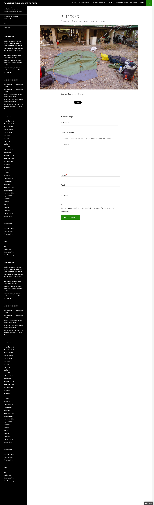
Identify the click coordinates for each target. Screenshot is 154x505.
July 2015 (7, 199)
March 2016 (7, 176)
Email (63, 185)
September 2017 (9, 130)
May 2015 (7, 204)
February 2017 (8, 150)
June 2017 (7, 138)
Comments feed (9, 252)
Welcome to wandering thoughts (12, 17)
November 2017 (9, 124)
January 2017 (8, 153)
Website (64, 195)
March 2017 (7, 147)
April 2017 (7, 144)
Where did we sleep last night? (126, 3)
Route (142, 3)
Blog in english (8, 231)
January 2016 (8, 181)
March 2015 (7, 210)
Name (64, 175)
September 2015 (9, 193)
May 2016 (7, 170)
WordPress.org (9, 255)
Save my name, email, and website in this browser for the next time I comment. (88, 209)
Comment (65, 144)
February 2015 (8, 213)
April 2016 (7, 173)
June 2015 (7, 201)
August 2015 (8, 196)
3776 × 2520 (78, 21)
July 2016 (7, 164)
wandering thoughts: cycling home (20, 3)
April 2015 (7, 207)
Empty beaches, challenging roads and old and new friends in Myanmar (13, 70)
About (6, 23)
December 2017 (9, 121)
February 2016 (8, 178)
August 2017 (8, 132)
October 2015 (8, 190)
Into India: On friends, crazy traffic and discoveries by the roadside (13, 63)
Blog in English (84, 3)
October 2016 (8, 161)
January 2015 (8, 216)
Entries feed (8, 249)
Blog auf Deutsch (99, 3)
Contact (7, 27)
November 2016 (9, 158)
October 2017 (8, 127)
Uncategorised (8, 234)
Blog (74, 3)
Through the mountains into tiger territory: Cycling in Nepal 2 (13, 50)
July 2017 (7, 135)
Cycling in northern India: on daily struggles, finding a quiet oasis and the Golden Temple (13, 43)
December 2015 (9, 184)
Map (110, 3)
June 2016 (7, 167)
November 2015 (9, 187)
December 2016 (9, 155)
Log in (5, 246)
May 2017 (7, 141)
